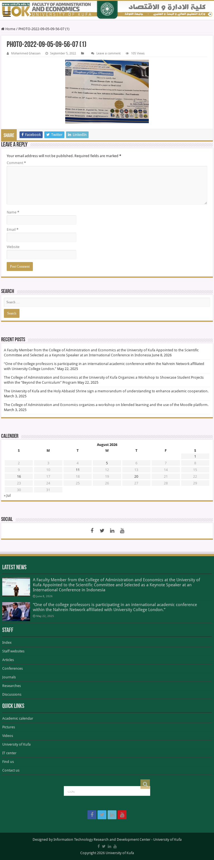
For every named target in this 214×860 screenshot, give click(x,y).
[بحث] (145, 784)
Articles (8, 660)
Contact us (11, 770)
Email (12, 229)
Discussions (11, 694)
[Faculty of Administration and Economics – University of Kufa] (107, 10)
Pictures (8, 727)
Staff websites (13, 651)
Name (13, 212)
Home (9, 29)
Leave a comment (108, 53)
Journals (9, 677)
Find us (8, 762)
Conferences (12, 668)
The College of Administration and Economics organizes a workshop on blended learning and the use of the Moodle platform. (106, 405)
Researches (11, 686)
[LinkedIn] (112, 530)
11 (78, 470)
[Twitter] (102, 530)
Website (13, 247)
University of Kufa (16, 744)
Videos (7, 736)
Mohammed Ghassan (25, 53)
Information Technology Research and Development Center (102, 839)
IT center (9, 753)
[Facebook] (91, 530)
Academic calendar (17, 718)
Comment (16, 163)
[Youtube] (122, 530)
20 (136, 476)
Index (7, 642)
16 (19, 476)
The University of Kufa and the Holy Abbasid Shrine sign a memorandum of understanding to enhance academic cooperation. (106, 391)
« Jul (7, 495)
